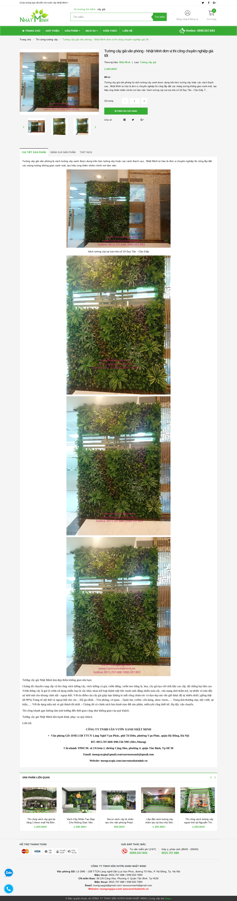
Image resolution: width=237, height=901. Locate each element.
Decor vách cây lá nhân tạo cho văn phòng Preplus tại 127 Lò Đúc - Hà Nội (81, 822)
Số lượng (108, 101)
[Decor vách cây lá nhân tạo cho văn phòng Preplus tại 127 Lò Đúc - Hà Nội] (79, 800)
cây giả (101, 9)
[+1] (142, 119)
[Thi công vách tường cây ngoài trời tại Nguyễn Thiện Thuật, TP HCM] (158, 800)
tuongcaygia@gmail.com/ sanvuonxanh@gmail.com (118, 885)
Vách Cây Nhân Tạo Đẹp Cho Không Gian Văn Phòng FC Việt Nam (41, 822)
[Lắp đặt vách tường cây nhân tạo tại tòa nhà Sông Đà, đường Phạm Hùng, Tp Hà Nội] (118, 800)
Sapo (168, 898)
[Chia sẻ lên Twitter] (133, 119)
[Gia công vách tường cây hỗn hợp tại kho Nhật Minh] (197, 800)
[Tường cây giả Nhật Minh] (42, 16)
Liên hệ (127, 30)
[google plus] (214, 3)
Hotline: (200, 30)
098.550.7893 (134, 875)
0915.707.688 (170, 852)
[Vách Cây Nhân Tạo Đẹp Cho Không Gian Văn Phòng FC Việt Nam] (39, 800)
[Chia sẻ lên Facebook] (125, 119)
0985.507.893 (138, 852)
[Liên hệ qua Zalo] (8, 872)
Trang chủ (32, 30)
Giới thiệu (53, 30)
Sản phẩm (72, 30)
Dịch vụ (91, 30)
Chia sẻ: (108, 120)
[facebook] (208, 3)
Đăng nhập (182, 19)
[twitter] (203, 3)
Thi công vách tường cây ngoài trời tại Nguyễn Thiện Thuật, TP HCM (160, 822)
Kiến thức (110, 30)
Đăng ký (194, 19)
